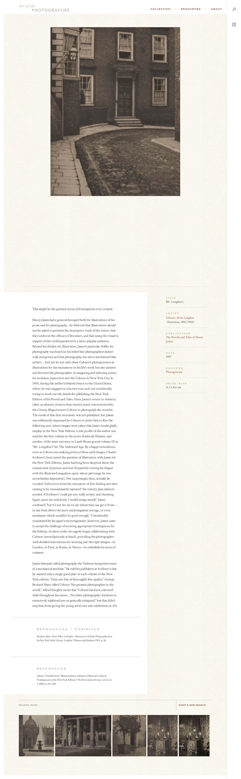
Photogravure (174, 372)
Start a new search (192, 705)
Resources (191, 9)
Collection (160, 9)
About (216, 9)
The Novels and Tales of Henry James (184, 339)
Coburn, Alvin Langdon (180, 318)
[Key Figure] (206, 318)
